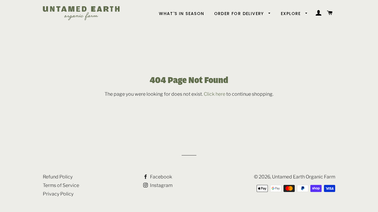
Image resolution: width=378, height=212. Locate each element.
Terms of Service (61, 185)
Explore (291, 13)
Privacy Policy (58, 194)
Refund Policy (58, 177)
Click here (214, 94)
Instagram (160, 185)
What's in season (181, 13)
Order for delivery (240, 13)
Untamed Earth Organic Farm (303, 177)
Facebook (160, 177)
